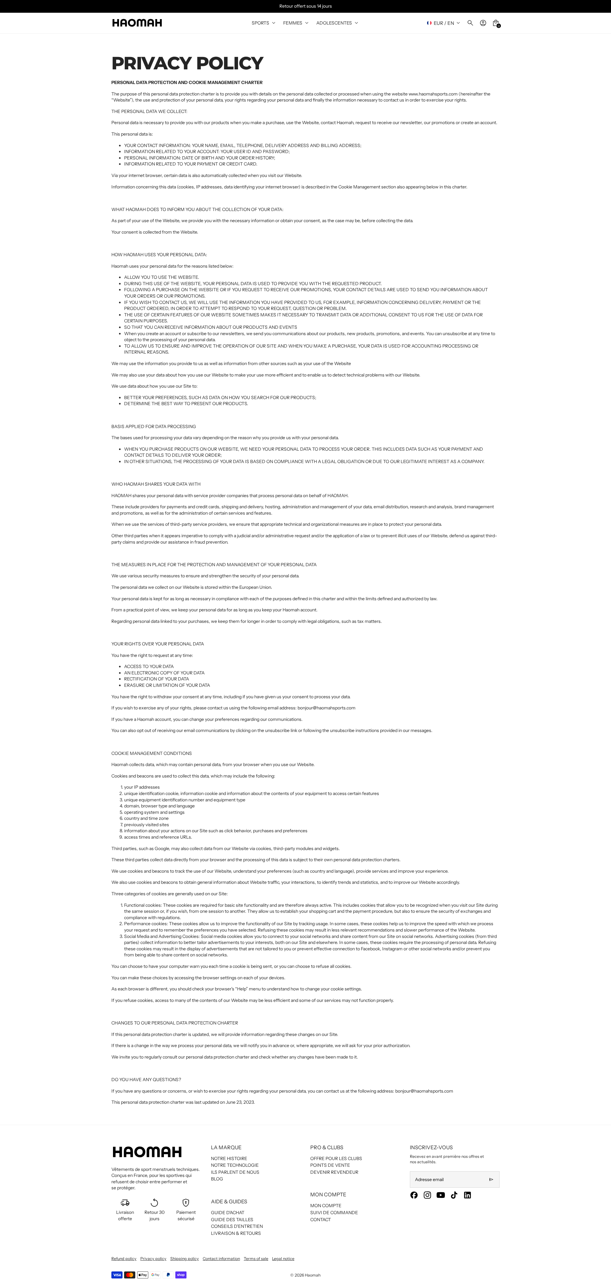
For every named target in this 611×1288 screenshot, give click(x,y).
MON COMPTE (325, 1205)
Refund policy (124, 1258)
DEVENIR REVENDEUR (334, 1172)
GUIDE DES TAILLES (232, 1219)
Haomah (312, 1275)
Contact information (221, 1258)
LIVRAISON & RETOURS (236, 1233)
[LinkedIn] (467, 1195)
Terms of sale (256, 1258)
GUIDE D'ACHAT (227, 1212)
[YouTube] (441, 1195)
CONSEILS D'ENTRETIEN (237, 1226)
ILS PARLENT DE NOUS (235, 1172)
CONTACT (320, 1219)
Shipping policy (184, 1258)
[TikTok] (454, 1195)
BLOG (217, 1179)
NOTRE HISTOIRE (229, 1158)
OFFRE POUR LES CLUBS (336, 1158)
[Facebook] (414, 1195)
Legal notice (283, 1258)
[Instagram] (427, 1195)
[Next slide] (602, 6)
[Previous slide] (8, 6)
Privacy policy (153, 1258)
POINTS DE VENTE (330, 1165)
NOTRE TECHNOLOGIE (235, 1165)
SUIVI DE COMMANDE (334, 1212)
